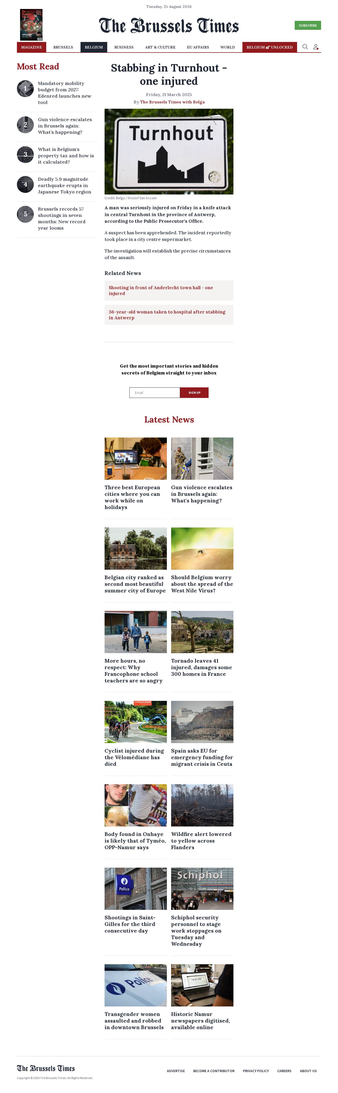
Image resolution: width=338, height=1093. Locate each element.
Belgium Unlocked (270, 47)
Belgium (94, 47)
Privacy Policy (256, 1070)
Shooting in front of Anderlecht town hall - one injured (161, 290)
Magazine (31, 47)
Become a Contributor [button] (213, 1070)
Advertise (176, 1070)
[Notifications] (316, 47)
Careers (284, 1070)
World (227, 47)
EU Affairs (198, 47)
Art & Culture (160, 47)
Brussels (63, 47)
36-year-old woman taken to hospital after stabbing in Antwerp (167, 315)
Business (124, 47)
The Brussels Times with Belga (172, 101)
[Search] (305, 47)
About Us (308, 1070)
